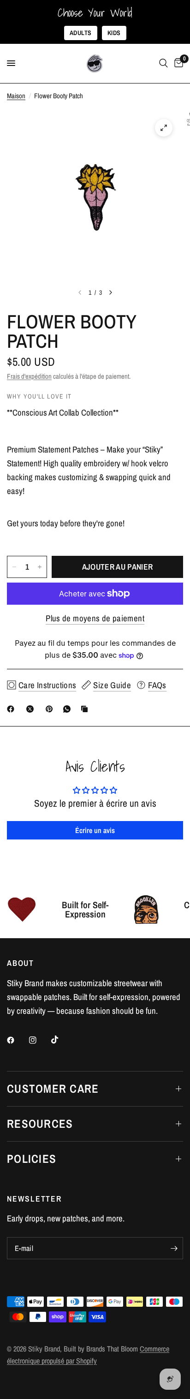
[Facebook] (12, 708)
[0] (177, 63)
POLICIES (31, 1159)
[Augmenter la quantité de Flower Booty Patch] (40, 566)
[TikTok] (61, 1040)
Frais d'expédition (29, 376)
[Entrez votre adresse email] (174, 1248)
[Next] (111, 292)
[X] (31, 708)
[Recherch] (163, 63)
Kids (114, 33)
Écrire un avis (95, 830)
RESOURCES (40, 1123)
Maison (16, 96)
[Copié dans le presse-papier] (86, 708)
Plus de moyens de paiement (95, 618)
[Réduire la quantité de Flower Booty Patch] (14, 566)
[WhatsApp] (68, 708)
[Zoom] (163, 128)
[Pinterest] (51, 708)
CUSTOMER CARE (53, 1088)
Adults (81, 33)
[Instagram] (39, 1040)
